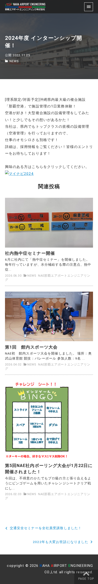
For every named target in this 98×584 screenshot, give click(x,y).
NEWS (14, 61)
